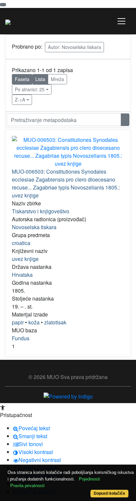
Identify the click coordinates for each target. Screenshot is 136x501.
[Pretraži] (125, 119)
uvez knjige (25, 259)
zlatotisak (55, 322)
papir (18, 322)
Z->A (20, 99)
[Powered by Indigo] (68, 395)
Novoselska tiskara (34, 227)
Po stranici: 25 (30, 89)
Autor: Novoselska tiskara (74, 47)
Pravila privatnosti (27, 485)
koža (34, 322)
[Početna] (8, 21)
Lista (40, 79)
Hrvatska (22, 274)
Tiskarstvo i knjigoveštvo (40, 211)
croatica (21, 243)
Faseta (22, 79)
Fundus (20, 338)
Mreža (57, 79)
